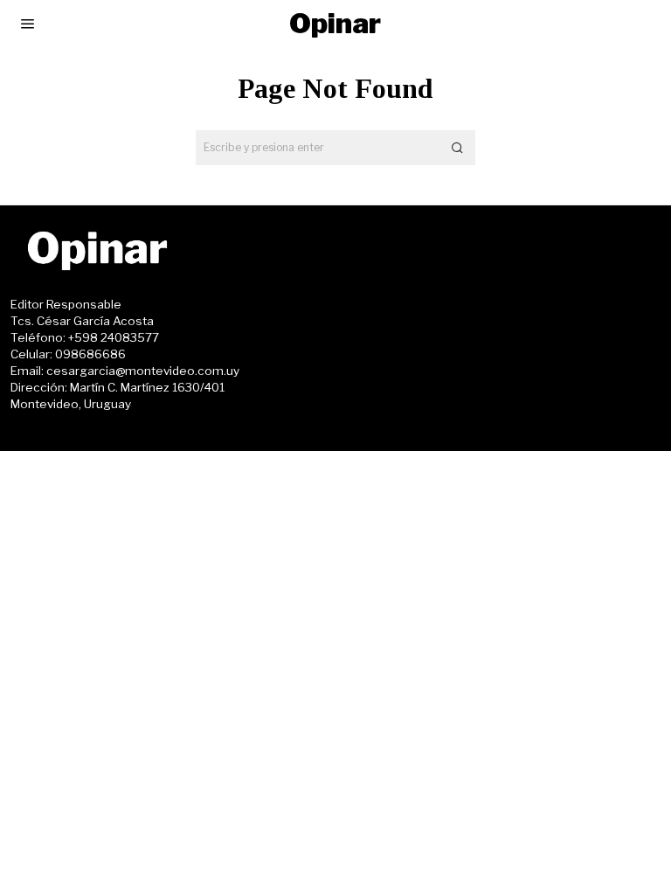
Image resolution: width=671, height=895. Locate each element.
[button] (457, 147)
